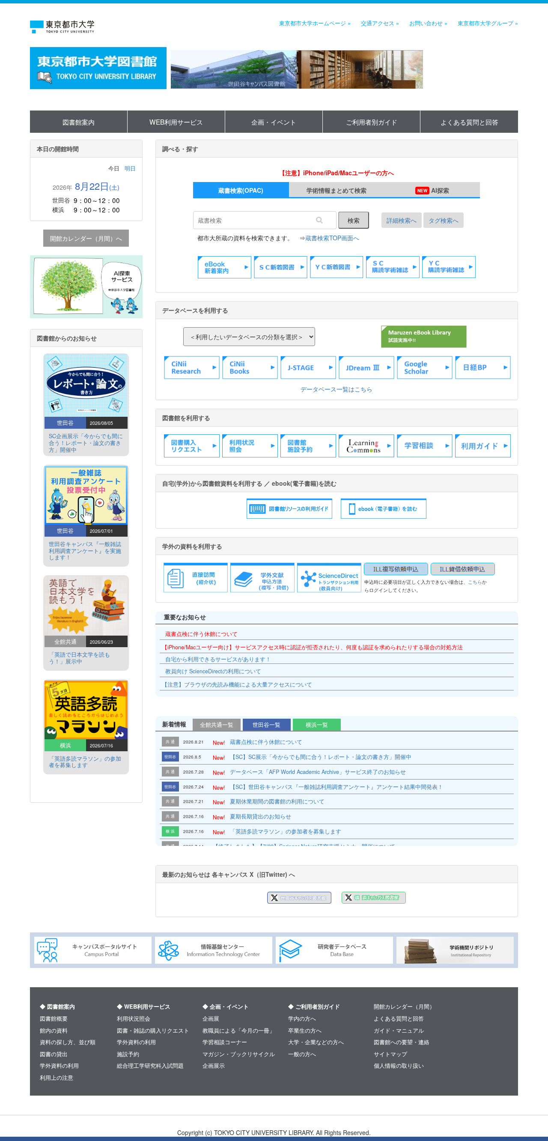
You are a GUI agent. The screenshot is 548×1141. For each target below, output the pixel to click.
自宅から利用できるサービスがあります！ (218, 659)
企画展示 (214, 1065)
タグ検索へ (444, 220)
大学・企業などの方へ (316, 1042)
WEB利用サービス (176, 121)
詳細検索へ (402, 220)
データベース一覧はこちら (336, 389)
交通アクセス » (380, 23)
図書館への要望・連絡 (401, 1042)
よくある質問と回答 (469, 121)
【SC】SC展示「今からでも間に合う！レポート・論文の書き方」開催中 (320, 757)
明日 (130, 168)
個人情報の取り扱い (399, 1065)
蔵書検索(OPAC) (240, 190)
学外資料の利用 (59, 1065)
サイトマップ (390, 1054)
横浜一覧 (317, 725)
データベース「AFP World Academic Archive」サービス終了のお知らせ (318, 772)
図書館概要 (54, 1018)
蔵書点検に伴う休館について (201, 634)
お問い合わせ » (428, 23)
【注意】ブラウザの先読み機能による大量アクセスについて (237, 684)
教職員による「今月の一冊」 (239, 1030)
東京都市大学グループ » (488, 23)
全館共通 (216, 725)
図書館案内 (79, 121)
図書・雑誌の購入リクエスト (153, 1030)
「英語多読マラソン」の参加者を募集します (285, 831)
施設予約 (128, 1054)
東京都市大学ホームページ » (315, 23)
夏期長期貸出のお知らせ (260, 816)
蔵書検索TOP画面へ (332, 237)
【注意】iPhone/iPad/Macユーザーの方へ (336, 172)
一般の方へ (302, 1054)
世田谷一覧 (266, 725)
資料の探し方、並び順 (67, 1042)
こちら (475, 582)
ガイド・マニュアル (399, 1030)
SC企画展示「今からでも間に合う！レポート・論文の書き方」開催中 (86, 443)
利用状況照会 (133, 1018)
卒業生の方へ (305, 1030)
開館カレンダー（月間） (404, 1006)
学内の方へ (302, 1018)
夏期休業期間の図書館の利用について (277, 801)
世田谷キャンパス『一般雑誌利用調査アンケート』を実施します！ (85, 551)
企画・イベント (273, 121)
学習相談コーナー (225, 1042)
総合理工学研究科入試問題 (150, 1065)
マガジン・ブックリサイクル (239, 1054)
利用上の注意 (56, 1077)
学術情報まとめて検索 (336, 190)
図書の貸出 (54, 1054)
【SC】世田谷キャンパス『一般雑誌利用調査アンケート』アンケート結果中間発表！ (336, 787)
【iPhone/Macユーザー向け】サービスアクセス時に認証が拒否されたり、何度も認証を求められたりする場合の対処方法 (312, 647)
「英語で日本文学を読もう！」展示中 (79, 658)
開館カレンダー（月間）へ (86, 238)
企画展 (211, 1018)
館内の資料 (54, 1030)
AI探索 (433, 190)
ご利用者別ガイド (371, 121)
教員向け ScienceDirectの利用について (213, 671)
